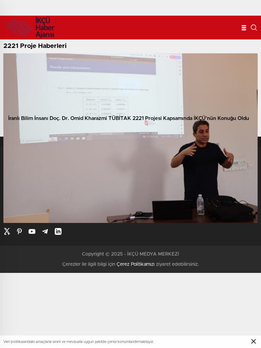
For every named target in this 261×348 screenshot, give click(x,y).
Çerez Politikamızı (136, 264)
